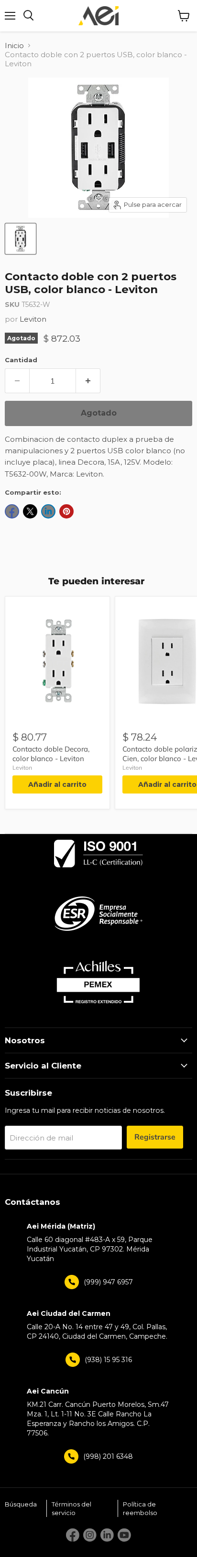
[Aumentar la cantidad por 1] (88, 380)
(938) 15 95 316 (108, 1359)
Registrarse (154, 1137)
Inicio (14, 45)
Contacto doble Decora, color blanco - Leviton (50, 753)
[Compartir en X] (30, 511)
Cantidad (21, 360)
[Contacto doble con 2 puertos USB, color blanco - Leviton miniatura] (20, 239)
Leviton (33, 319)
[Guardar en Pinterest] (66, 511)
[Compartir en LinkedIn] (48, 511)
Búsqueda (21, 1504)
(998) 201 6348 (108, 1456)
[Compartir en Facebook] (12, 511)
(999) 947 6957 (108, 1282)
